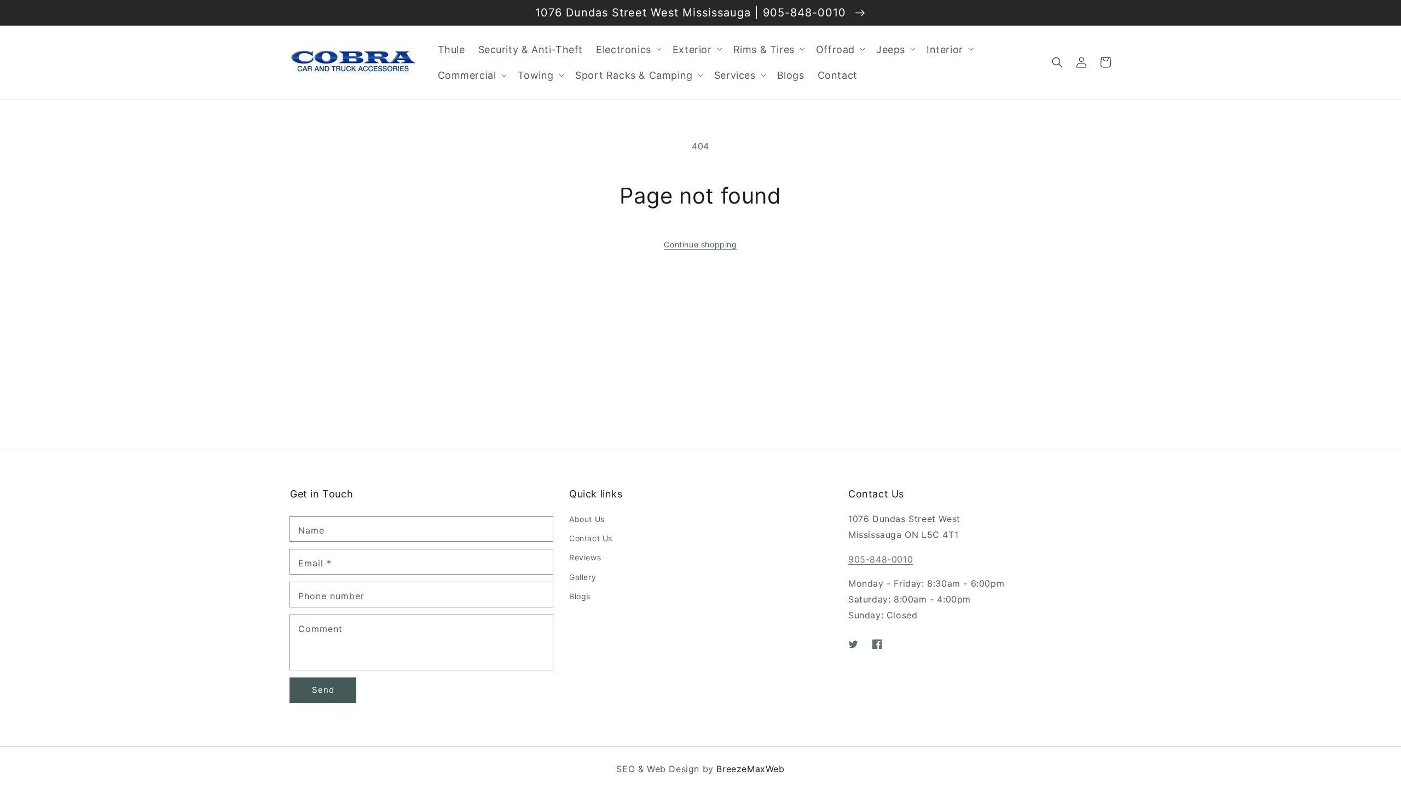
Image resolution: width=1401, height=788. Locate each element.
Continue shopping (700, 244)
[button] (1057, 62)
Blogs (579, 596)
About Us (587, 519)
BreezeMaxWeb (750, 768)
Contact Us (590, 538)
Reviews (585, 557)
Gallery (582, 577)
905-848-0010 (880, 559)
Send (323, 690)
